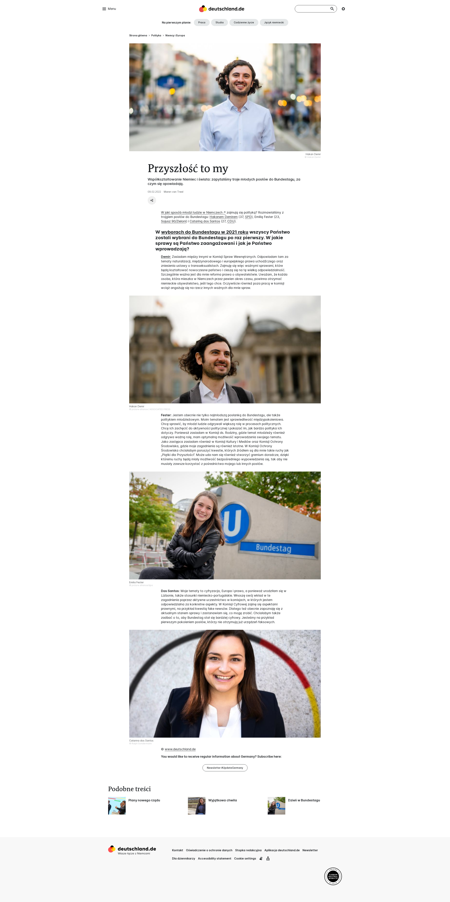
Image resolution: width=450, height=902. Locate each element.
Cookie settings (245, 858)
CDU (230, 221)
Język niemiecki (274, 22)
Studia (220, 22)
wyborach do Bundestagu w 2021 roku (204, 232)
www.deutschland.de (180, 749)
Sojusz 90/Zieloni (173, 221)
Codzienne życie (244, 22)
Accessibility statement (214, 858)
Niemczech (214, 212)
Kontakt (177, 850)
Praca (201, 22)
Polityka (156, 35)
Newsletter (310, 850)
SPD (248, 217)
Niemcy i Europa (175, 35)
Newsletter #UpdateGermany (225, 767)
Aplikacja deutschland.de (282, 850)
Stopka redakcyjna (248, 850)
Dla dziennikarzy (183, 858)
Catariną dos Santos (205, 221)
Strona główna (138, 35)
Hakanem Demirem (224, 217)
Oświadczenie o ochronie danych (209, 850)
